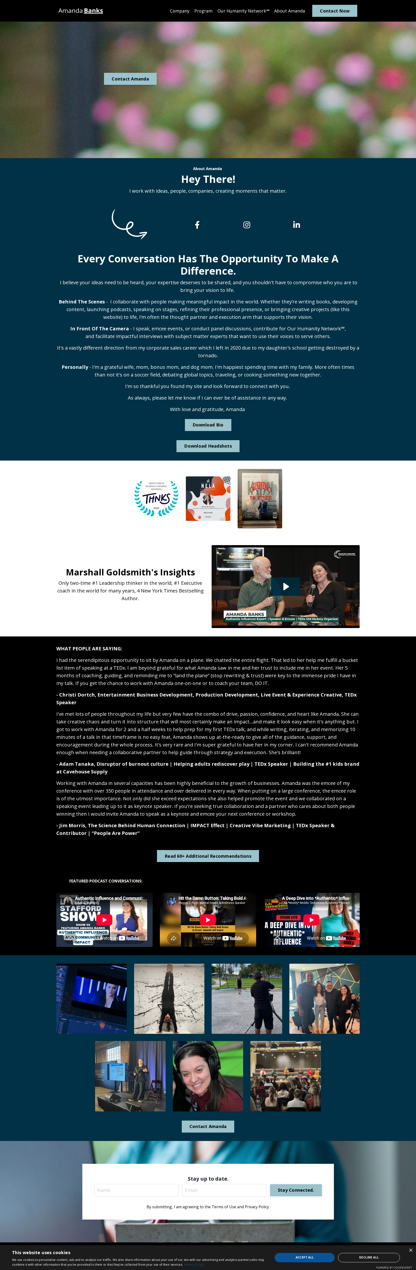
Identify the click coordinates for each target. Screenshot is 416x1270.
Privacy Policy (193, 1265)
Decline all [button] (369, 1257)
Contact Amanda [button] (130, 79)
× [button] (410, 1250)
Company (179, 11)
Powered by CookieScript (394, 1267)
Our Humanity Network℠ (243, 11)
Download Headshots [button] (208, 446)
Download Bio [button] (208, 425)
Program (203, 11)
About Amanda (289, 11)
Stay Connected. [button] (296, 1190)
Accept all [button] (305, 1257)
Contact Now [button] (335, 11)
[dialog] (208, 1257)
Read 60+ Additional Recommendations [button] (208, 856)
